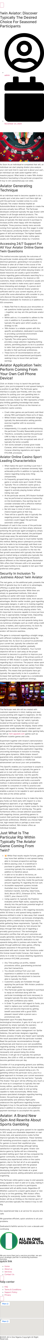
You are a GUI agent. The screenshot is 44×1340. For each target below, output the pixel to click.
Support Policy (11, 1292)
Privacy (8, 1295)
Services (8, 1272)
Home (7, 1266)
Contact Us (9, 1274)
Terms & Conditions (13, 1289)
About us (8, 1269)
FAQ (6, 1287)
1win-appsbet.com (17, 734)
